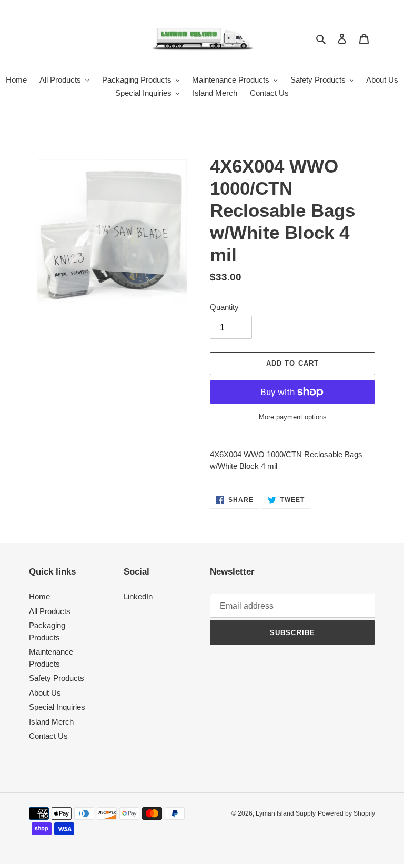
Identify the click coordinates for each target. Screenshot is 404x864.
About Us (45, 692)
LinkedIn (138, 596)
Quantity (224, 307)
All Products (49, 611)
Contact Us (48, 735)
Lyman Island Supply (286, 813)
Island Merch (51, 721)
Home (39, 596)
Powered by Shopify (346, 813)
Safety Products (56, 678)
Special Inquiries (57, 706)
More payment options (293, 417)
